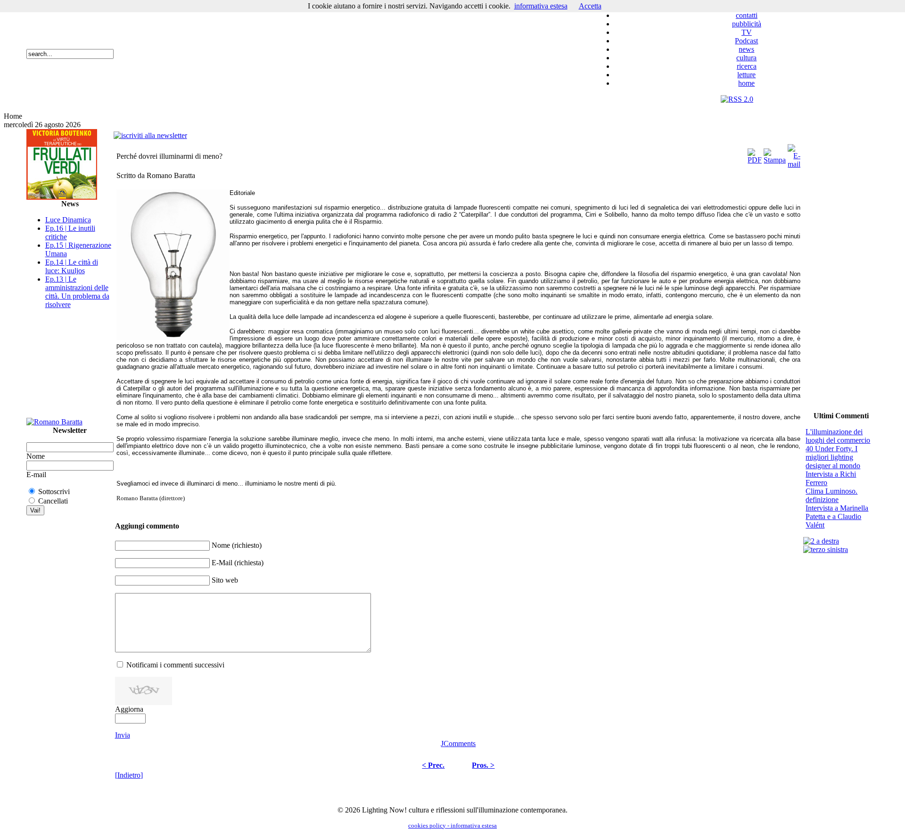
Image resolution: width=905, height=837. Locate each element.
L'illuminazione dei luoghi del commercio (838, 436)
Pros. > (483, 765)
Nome (35, 456)
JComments (458, 743)
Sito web (225, 580)
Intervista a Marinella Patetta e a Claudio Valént (837, 516)
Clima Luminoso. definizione (831, 495)
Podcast (746, 41)
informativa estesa (541, 6)
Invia (122, 735)
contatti (746, 15)
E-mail (36, 475)
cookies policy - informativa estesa (452, 825)
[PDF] (755, 154)
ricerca (747, 66)
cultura (746, 58)
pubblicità (746, 24)
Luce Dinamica (68, 220)
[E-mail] (794, 154)
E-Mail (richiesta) (237, 563)
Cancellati (53, 501)
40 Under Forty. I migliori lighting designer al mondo (833, 457)
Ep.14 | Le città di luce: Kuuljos (71, 266)
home (746, 83)
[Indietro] (129, 775)
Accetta (590, 6)
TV (746, 32)
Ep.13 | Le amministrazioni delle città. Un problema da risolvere (77, 292)
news (746, 49)
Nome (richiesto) (237, 545)
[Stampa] (775, 154)
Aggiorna (129, 709)
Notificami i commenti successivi (175, 665)
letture (746, 75)
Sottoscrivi (54, 492)
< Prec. (433, 765)
